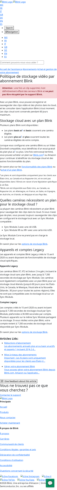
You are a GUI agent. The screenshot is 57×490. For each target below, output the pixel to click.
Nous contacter (8, 417)
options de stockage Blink (34, 243)
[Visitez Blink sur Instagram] (30, 476)
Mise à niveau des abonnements (25, 358)
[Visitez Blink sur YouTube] (26, 479)
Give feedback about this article (20, 381)
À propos (4, 433)
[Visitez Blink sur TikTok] (7, 479)
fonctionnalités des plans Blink (37, 166)
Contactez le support (10, 395)
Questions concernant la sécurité (16, 470)
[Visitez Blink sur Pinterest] (45, 479)
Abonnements (30, 69)
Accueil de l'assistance (11, 69)
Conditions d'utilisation (11, 460)
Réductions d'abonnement (29, 346)
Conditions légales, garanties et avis (18, 449)
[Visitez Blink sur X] (46, 476)
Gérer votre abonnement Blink (29, 369)
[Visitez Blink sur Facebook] (9, 476)
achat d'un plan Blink (11, 169)
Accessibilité (6, 465)
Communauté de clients (12, 444)
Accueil (3, 406)
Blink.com (38, 155)
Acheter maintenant (10, 422)
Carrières (4, 438)
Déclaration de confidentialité (15, 454)
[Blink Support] (13, 1)
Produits (4, 412)
